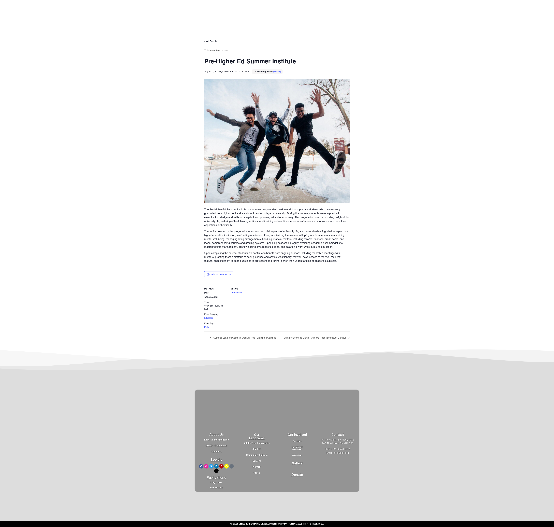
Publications (216, 477)
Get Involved (297, 435)
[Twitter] (211, 466)
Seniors (256, 461)
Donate (297, 475)
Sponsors (216, 451)
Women (256, 466)
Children (256, 449)
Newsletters (216, 487)
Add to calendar (219, 274)
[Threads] (216, 471)
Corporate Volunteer (297, 448)
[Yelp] (221, 466)
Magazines (216, 482)
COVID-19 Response (216, 445)
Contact (337, 435)
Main (206, 327)
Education (208, 317)
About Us (216, 435)
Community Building (257, 455)
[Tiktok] (231, 466)
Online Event (236, 292)
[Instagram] (206, 466)
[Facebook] (201, 466)
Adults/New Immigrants (257, 443)
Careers (297, 441)
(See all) (277, 71)
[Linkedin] (216, 466)
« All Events (210, 41)
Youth (256, 472)
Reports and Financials (216, 439)
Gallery (297, 463)
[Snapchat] (226, 466)
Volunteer (297, 455)
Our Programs (257, 436)
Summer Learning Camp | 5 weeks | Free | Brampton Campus (244, 337)
